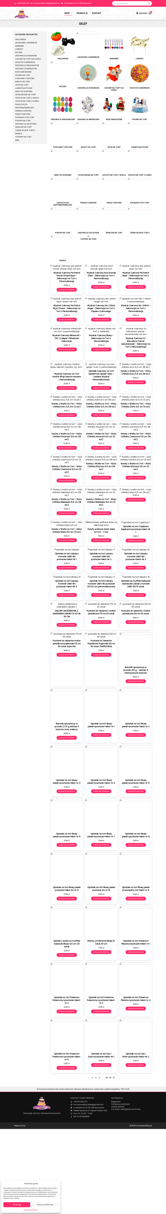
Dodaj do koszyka (67, 290)
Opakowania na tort (25, 94)
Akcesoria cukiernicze (26, 42)
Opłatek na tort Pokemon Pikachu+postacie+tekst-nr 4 (136, 999)
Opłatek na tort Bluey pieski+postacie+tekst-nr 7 (101, 835)
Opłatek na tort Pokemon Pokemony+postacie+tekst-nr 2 (67, 1000)
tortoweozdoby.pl (144, 1125)
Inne (17, 140)
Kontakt (96, 13)
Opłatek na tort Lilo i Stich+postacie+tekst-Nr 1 (101, 1055)
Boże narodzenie (23, 72)
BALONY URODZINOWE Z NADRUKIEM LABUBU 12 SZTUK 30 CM (67, 613)
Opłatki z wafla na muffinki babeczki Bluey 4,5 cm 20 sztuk (66, 943)
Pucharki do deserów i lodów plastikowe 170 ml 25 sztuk (101, 612)
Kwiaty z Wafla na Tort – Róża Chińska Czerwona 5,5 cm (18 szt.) (136, 436)
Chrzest (19, 49)
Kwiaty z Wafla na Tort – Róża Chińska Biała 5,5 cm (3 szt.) (67, 530)
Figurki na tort (22, 75)
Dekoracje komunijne (26, 55)
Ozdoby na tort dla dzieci (28, 59)
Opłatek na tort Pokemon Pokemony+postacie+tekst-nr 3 (101, 1000)
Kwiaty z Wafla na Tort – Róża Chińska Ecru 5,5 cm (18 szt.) (136, 372)
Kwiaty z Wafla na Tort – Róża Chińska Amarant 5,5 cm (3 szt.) (101, 436)
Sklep (67, 13)
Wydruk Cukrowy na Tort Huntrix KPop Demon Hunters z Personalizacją (66, 376)
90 (110, 1078)
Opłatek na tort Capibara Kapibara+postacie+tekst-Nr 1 (135, 529)
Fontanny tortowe (24, 78)
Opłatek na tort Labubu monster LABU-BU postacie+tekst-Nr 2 (101, 556)
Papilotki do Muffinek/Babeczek (62, 203)
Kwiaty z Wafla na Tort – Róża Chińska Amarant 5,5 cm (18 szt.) (67, 436)
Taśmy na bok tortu (25, 130)
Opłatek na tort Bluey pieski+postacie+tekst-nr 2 (136, 725)
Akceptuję (17, 1204)
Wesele (18, 133)
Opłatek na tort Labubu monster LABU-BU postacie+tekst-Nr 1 (66, 556)
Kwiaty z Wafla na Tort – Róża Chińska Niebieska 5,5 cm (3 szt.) (101, 502)
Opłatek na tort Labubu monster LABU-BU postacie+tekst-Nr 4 (66, 583)
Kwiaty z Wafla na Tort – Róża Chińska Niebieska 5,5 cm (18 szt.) (67, 502)
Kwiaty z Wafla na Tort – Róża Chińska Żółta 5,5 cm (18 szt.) (101, 405)
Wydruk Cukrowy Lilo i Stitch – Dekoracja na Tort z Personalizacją (136, 308)
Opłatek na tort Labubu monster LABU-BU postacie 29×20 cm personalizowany (101, 583)
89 (107, 1078)
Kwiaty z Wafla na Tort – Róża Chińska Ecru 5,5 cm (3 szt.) (67, 405)
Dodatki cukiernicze (25, 62)
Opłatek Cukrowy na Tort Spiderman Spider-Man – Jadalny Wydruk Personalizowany (101, 375)
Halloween (20, 39)
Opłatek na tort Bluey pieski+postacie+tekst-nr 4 (101, 781)
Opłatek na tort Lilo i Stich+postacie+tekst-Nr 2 (135, 1055)
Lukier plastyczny (23, 88)
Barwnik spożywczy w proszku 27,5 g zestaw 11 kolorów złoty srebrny (67, 726)
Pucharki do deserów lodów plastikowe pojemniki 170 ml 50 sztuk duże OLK (67, 643)
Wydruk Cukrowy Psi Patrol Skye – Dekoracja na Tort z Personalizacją (135, 275)
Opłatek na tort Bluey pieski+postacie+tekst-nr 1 (101, 725)
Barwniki (19, 46)
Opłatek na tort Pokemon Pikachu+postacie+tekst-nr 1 (135, 942)
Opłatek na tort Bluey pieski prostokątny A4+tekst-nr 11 (136, 888)
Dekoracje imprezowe (26, 68)
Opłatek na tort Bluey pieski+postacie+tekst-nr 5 (136, 781)
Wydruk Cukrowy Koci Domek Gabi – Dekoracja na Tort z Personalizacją (101, 275)
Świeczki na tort (23, 127)
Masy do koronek (23, 91)
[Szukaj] (149, 3)
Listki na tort (21, 85)
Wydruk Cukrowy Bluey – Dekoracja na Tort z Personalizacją (101, 338)
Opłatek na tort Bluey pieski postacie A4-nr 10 (101, 888)
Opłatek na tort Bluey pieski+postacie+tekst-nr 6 (66, 835)
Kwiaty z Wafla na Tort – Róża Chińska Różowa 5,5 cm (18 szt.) (101, 466)
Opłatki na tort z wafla (27, 98)
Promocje (82, 13)
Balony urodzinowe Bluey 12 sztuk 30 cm (101, 942)
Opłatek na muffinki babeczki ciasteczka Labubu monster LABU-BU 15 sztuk (135, 583)
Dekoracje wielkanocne (27, 65)
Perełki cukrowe (23, 111)
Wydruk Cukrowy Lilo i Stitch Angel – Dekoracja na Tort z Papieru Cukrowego (101, 308)
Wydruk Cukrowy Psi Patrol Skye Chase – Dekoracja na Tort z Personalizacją (66, 308)
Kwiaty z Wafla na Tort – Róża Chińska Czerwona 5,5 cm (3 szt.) (67, 469)
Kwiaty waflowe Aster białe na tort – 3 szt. (101, 530)
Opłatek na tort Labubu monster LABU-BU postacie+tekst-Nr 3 (135, 556)
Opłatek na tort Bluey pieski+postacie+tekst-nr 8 (136, 835)
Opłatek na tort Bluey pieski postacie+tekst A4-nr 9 (67, 888)
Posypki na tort (23, 120)
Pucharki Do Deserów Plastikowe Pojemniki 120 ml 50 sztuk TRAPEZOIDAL (101, 643)
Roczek (18, 52)
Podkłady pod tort (24, 117)
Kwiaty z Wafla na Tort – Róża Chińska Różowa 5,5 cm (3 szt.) (136, 466)
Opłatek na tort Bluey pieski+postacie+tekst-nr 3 (66, 781)
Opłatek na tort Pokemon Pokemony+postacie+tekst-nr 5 (67, 1056)
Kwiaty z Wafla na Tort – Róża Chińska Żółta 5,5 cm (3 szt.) (136, 405)
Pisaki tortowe (22, 114)
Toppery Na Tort (23, 137)
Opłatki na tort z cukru (27, 101)
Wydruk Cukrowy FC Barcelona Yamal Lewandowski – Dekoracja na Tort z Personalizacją (135, 342)
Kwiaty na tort (22, 81)
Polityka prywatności (31, 1210)
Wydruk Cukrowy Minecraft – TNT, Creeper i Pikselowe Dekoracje (66, 338)
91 (114, 1078)
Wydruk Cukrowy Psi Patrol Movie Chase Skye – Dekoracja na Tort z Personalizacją (66, 277)
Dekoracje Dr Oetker (25, 124)
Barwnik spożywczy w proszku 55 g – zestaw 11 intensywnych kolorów (136, 670)
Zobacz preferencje (45, 1204)
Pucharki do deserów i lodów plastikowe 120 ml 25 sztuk (135, 612)
